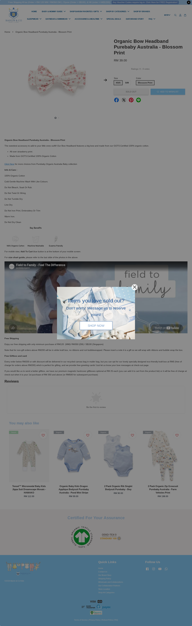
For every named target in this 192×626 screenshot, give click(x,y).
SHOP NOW (96, 325)
